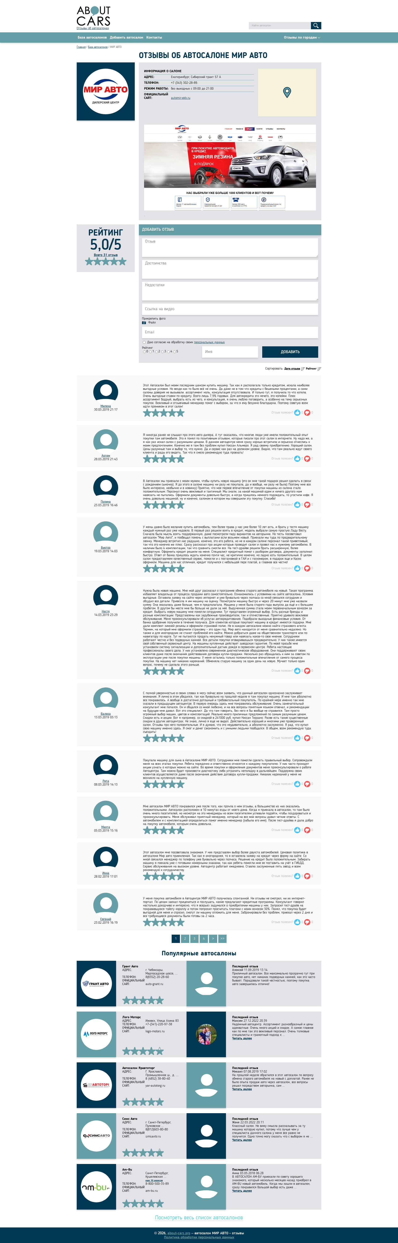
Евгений (105, 919)
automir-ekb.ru (180, 98)
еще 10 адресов (154, 1180)
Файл (152, 322)
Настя (106, 611)
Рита (106, 781)
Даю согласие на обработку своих (185, 342)
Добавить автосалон (126, 37)
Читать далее (242, 1038)
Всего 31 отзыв (106, 255)
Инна (105, 873)
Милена (106, 406)
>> (222, 938)
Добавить (290, 352)
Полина (106, 502)
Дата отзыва (292, 368)
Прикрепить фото (153, 318)
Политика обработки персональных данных (199, 1237)
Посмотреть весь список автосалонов (199, 1218)
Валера (106, 714)
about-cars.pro (178, 1233)
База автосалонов (92, 37)
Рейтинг (147, 348)
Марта (105, 827)
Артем (106, 455)
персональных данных (209, 342)
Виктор (105, 548)
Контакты (154, 37)
